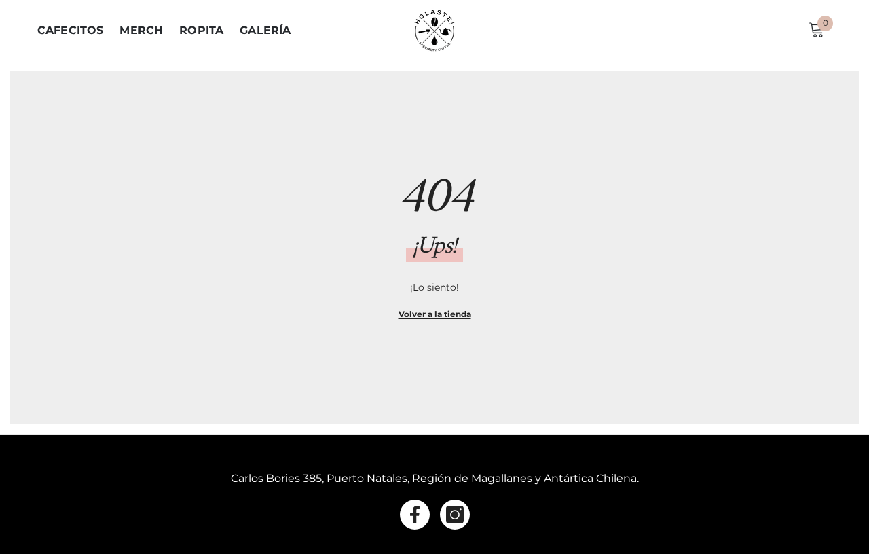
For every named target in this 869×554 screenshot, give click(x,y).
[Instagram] (455, 515)
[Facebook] (415, 515)
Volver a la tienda (435, 314)
